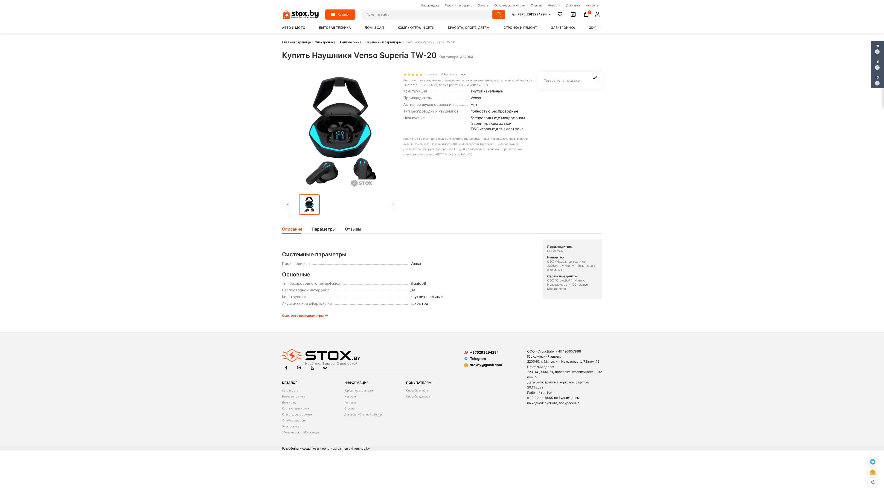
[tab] (294, 229)
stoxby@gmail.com (486, 365)
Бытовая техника (335, 28)
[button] (872, 482)
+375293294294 (484, 352)
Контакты (350, 402)
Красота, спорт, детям (469, 28)
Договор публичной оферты (363, 414)
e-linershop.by (359, 448)
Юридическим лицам (358, 390)
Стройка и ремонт (520, 28)
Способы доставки (418, 396)
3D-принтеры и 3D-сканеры (301, 432)
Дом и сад (374, 28)
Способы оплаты (417, 390)
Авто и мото (293, 28)
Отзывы (349, 408)
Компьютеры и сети (416, 28)
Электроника (563, 28)
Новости (350, 396)
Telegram (478, 358)
